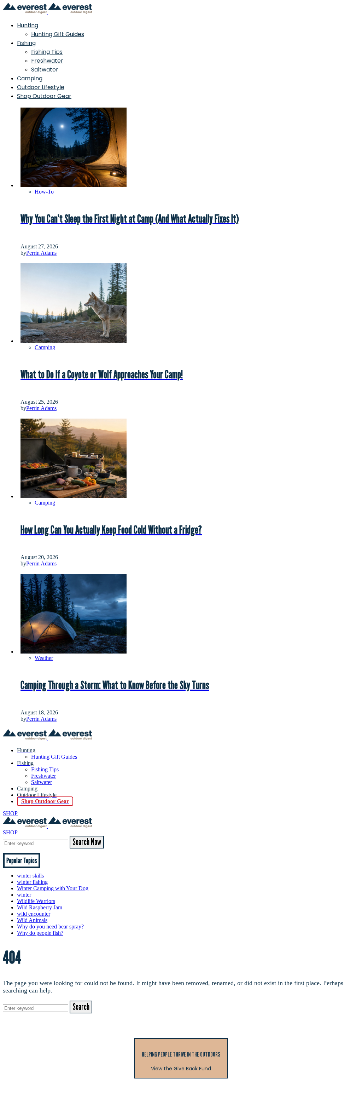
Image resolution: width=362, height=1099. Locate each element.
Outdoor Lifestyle (40, 87)
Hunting (27, 25)
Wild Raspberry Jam (39, 907)
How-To (44, 192)
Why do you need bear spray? (50, 926)
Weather (44, 658)
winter (24, 895)
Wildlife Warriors (36, 901)
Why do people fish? (40, 933)
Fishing (26, 43)
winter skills (30, 876)
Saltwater (44, 69)
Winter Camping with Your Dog (52, 888)
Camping (29, 78)
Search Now (86, 842)
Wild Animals (32, 920)
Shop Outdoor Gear (44, 96)
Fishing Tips (47, 52)
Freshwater (47, 61)
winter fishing (32, 882)
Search (80, 1007)
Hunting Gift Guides (57, 34)
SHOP (10, 813)
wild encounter (33, 914)
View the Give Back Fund (181, 1068)
